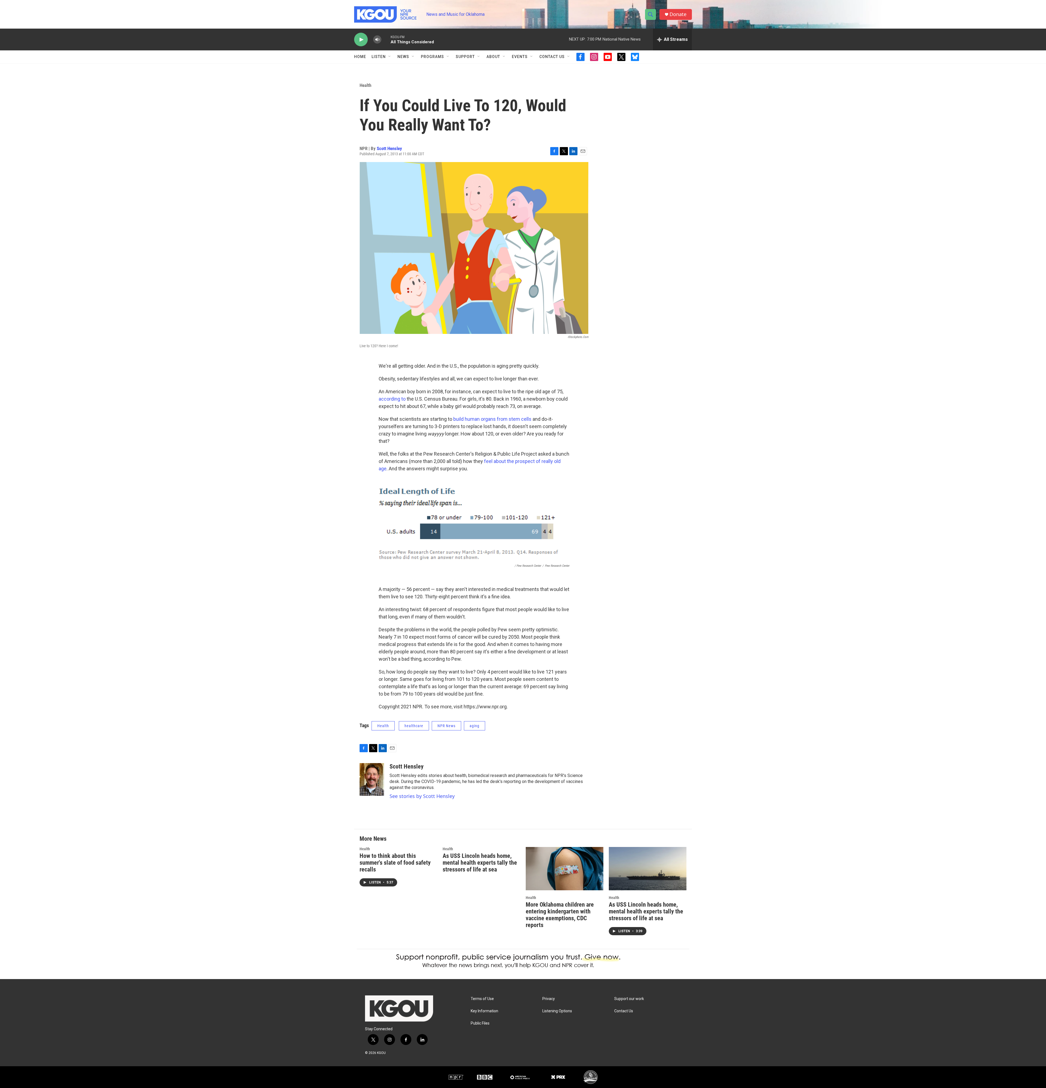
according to (392, 399)
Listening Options (557, 1011)
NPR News (446, 726)
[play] (361, 39)
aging (474, 726)
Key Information (484, 1011)
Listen (379, 56)
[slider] (386, 39)
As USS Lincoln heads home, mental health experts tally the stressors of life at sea (480, 862)
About (493, 56)
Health (365, 85)
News (403, 56)
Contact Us (552, 56)
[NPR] (456, 1077)
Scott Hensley (389, 148)
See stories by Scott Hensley (422, 796)
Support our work (629, 999)
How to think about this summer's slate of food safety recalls (395, 862)
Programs (432, 56)
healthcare (414, 726)
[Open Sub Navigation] (390, 56)
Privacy (548, 999)
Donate (678, 14)
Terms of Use (482, 999)
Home (360, 56)
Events (520, 56)
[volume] (377, 39)
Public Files (480, 1023)
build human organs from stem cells (492, 419)
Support (465, 56)
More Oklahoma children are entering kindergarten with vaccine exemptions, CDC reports (560, 914)
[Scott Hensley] (372, 779)
